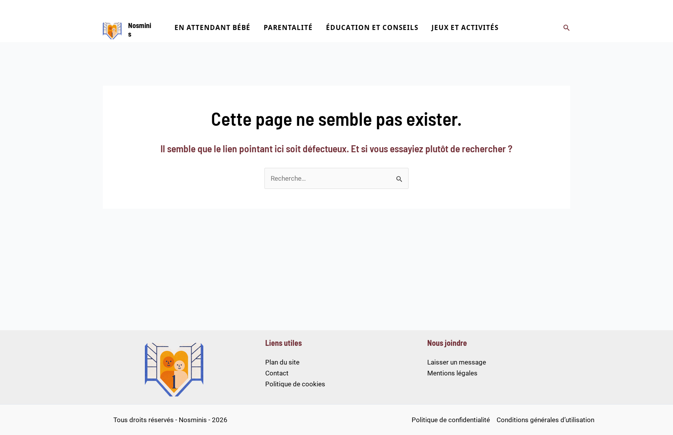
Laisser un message (456, 362)
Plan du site (282, 362)
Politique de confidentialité (451, 420)
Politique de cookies (295, 384)
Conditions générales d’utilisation (545, 420)
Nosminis (139, 29)
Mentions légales (452, 373)
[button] (566, 28)
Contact (277, 373)
